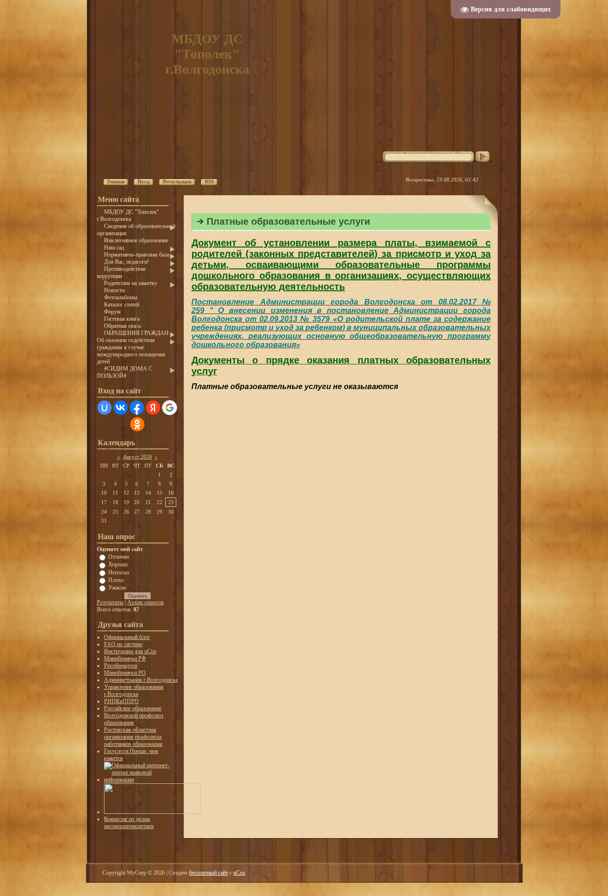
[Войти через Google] (169, 407)
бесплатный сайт (208, 872)
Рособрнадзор (120, 665)
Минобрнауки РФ (125, 658)
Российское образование (133, 708)
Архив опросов (145, 602)
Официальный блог (127, 637)
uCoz (239, 872)
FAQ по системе (123, 644)
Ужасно (117, 587)
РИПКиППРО (121, 701)
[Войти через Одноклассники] (137, 424)
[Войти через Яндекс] (153, 407)
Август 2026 (137, 456)
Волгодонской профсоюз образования (133, 719)
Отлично (118, 556)
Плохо (116, 580)
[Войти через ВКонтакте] (121, 407)
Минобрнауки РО (125, 672)
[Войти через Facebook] (137, 407)
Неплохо (118, 572)
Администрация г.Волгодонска (141, 680)
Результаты (110, 602)
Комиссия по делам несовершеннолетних (129, 822)
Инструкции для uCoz (130, 651)
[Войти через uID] (104, 407)
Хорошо (118, 564)
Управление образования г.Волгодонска (133, 690)
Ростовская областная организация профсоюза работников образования (133, 736)
